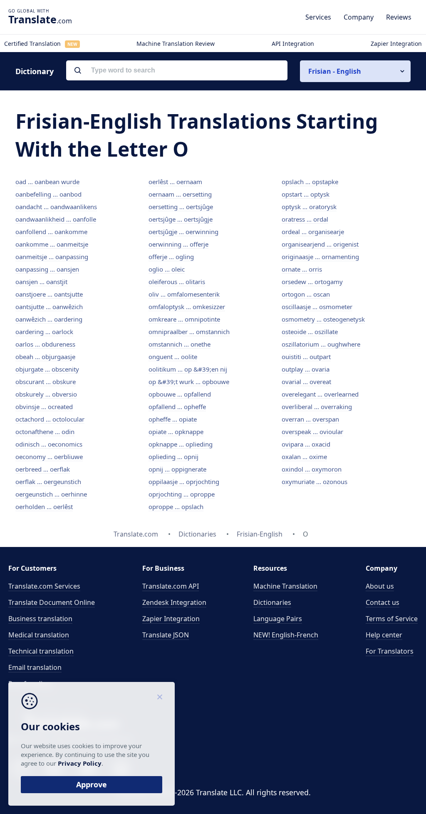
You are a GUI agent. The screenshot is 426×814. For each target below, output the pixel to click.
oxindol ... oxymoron (312, 469)
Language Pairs (277, 618)
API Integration (293, 43)
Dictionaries (272, 602)
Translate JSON (165, 634)
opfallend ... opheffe (177, 406)
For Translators (390, 651)
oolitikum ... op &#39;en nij (188, 369)
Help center (384, 634)
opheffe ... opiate (173, 419)
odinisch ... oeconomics (48, 444)
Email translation (35, 667)
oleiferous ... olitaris (177, 281)
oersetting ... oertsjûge (181, 206)
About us (380, 586)
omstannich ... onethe (180, 344)
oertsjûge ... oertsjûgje (181, 219)
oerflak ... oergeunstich (48, 481)
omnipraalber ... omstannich (189, 331)
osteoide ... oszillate (310, 331)
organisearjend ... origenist (320, 244)
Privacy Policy (80, 763)
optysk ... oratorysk (309, 206)
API (170, 586)
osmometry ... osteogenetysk (323, 319)
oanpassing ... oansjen (47, 269)
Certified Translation (40, 43)
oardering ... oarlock (44, 331)
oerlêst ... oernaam (175, 181)
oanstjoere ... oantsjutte (49, 294)
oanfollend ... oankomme (51, 231)
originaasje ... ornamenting (320, 256)
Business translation (40, 618)
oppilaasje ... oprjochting (184, 481)
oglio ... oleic (167, 269)
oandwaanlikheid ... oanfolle (55, 219)
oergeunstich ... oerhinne (51, 494)
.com (40, 19)
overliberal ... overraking (317, 406)
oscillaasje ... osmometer (317, 306)
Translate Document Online (51, 602)
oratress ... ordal (305, 219)
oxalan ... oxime (304, 456)
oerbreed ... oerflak (42, 469)
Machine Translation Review (175, 43)
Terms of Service (392, 618)
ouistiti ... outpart (306, 356)
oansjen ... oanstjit (41, 281)
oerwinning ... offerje (178, 244)
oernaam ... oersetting (180, 194)
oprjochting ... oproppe (182, 494)
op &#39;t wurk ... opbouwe (189, 381)
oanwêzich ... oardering (48, 319)
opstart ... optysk (305, 194)
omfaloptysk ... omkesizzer (187, 306)
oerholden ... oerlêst (44, 506)
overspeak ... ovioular (312, 431)
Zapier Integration (396, 43)
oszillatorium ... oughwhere (321, 344)
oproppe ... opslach (176, 506)
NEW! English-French (285, 634)
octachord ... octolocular (49, 419)
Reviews (398, 17)
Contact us (382, 602)
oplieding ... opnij (173, 456)
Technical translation (41, 651)
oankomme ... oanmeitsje (51, 244)
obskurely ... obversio (46, 394)
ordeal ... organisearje (313, 231)
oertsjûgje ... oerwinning (183, 231)
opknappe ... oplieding (181, 444)
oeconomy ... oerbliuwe (49, 456)
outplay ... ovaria (305, 369)
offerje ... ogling (171, 256)
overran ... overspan (310, 419)
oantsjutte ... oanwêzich (49, 306)
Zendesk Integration (174, 602)
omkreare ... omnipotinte (184, 319)
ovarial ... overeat (306, 381)
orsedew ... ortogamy (312, 281)
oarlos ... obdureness (45, 344)
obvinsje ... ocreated (44, 406)
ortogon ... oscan (306, 294)
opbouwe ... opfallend (180, 394)
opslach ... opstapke (310, 181)
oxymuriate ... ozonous (314, 481)
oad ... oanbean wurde (47, 181)
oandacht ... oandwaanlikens (56, 206)
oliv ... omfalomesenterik (184, 294)
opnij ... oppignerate (177, 469)
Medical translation (38, 634)
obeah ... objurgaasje (45, 356)
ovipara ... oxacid (306, 444)
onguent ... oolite (173, 356)
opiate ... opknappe (176, 431)
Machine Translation (285, 586)
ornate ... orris (302, 269)
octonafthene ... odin (44, 431)
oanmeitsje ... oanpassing (51, 256)
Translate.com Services (44, 586)
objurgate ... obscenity (47, 369)
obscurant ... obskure (45, 381)
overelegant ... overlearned (320, 394)
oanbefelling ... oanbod (48, 194)
